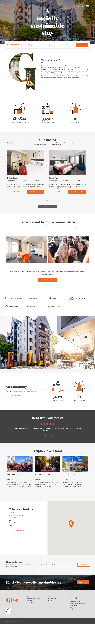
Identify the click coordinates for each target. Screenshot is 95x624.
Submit (83, 564)
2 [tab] (43, 200)
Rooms (29, 597)
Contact (50, 600)
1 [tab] (41, 200)
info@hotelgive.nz (13, 527)
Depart (42, 45)
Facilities (30, 600)
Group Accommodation (33, 599)
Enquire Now (47, 280)
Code (60, 45)
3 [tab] (45, 200)
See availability (82, 45)
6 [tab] (52, 200)
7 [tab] (54, 200)
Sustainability (52, 599)
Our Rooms (83, 582)
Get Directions (18, 531)
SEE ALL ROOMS (47, 206)
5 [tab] (49, 200)
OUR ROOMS (80, 6)
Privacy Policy (19, 621)
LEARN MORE (15, 396)
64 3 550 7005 (13, 522)
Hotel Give (12, 621)
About (50, 597)
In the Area (30, 602)
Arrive (23, 45)
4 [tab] (47, 200)
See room (16, 192)
